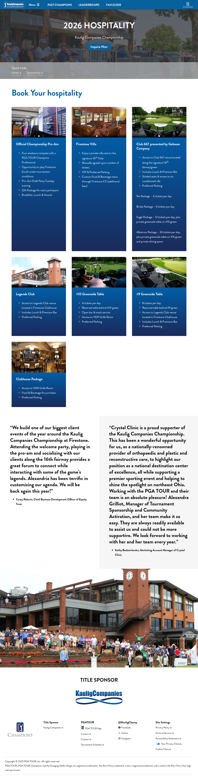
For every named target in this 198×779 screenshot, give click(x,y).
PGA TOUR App (93, 728)
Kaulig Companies (52, 727)
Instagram (126, 738)
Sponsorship (34, 73)
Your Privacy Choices (171, 743)
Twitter (124, 733)
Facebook (126, 727)
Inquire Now (99, 46)
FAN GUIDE (113, 5)
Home (15, 73)
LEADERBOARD (89, 5)
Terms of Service (164, 733)
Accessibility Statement (167, 738)
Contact (85, 739)
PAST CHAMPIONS (60, 5)
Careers (85, 734)
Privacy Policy (162, 727)
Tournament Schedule (91, 744)
